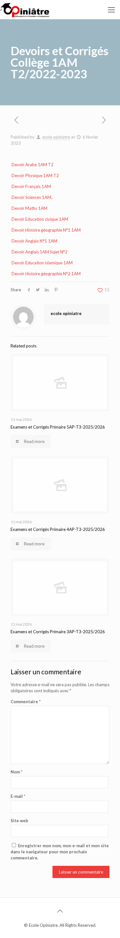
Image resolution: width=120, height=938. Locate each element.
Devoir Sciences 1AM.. (32, 197)
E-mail (18, 796)
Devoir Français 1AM (31, 186)
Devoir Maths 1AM (29, 208)
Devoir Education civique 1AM (40, 219)
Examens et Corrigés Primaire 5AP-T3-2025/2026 (58, 427)
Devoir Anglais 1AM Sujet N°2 (40, 251)
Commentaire (26, 701)
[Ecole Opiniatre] (24, 10)
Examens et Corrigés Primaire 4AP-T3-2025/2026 (58, 529)
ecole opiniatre (56, 137)
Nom (16, 771)
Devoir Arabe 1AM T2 (32, 164)
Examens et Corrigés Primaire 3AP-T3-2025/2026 (58, 631)
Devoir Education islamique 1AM (42, 262)
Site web (19, 820)
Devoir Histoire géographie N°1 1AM (46, 230)
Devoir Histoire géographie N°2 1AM (46, 273)
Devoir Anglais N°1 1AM (34, 240)
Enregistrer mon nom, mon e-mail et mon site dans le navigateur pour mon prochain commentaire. (60, 851)
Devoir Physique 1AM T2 (35, 175)
